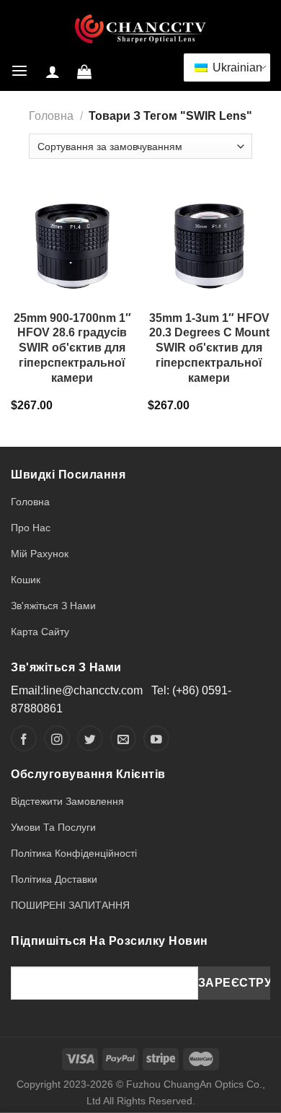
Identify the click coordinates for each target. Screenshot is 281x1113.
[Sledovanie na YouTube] (156, 738)
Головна (51, 116)
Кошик (25, 579)
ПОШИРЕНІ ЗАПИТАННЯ (70, 905)
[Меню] (19, 71)
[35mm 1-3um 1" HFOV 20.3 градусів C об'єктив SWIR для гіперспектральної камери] (209, 241)
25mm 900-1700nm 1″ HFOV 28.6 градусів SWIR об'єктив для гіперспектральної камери (72, 348)
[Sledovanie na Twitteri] (90, 738)
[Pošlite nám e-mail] (123, 738)
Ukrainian (236, 67)
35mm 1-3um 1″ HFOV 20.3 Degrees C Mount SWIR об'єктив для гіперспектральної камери (209, 348)
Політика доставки (54, 879)
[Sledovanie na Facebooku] (24, 738)
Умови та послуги (53, 827)
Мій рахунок (39, 553)
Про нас (30, 527)
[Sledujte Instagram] (57, 738)
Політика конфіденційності (74, 853)
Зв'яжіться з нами (53, 605)
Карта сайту (40, 631)
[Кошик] (84, 71)
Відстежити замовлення (67, 801)
